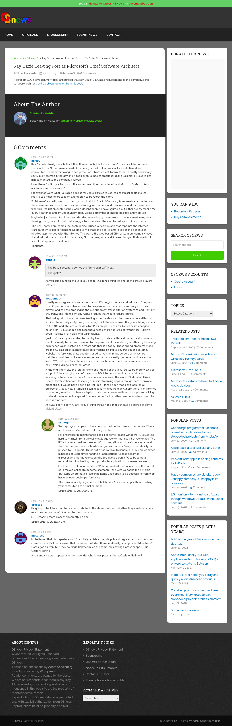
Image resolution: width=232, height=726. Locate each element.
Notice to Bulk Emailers (101, 668)
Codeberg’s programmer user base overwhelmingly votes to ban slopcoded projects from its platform (196, 432)
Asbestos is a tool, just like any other (195, 447)
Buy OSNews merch (187, 217)
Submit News (87, 35)
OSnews (17, 720)
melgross (37, 535)
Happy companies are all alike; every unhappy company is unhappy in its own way (196, 479)
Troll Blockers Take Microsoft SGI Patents (193, 341)
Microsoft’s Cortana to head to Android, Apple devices (197, 383)
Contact (113, 35)
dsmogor (64, 422)
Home (9, 35)
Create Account (184, 281)
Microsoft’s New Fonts (186, 370)
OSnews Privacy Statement (30, 649)
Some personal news (185, 610)
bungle (50, 259)
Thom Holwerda (26, 73)
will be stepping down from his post (60, 83)
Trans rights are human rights (105, 680)
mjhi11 (35, 160)
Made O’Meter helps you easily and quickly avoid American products (194, 577)
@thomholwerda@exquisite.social (81, 120)
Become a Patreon (187, 211)
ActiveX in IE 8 (180, 396)
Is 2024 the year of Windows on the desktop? (195, 541)
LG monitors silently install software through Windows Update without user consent (197, 499)
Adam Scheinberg (60, 667)
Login (178, 287)
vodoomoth (53, 298)
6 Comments (88, 73)
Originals (30, 35)
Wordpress (47, 671)
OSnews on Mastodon (101, 662)
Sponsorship (57, 35)
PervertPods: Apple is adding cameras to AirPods (197, 461)
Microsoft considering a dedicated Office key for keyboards (194, 356)
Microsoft (33, 58)
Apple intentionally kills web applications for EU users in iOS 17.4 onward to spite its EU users (195, 559)
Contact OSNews (97, 674)
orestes (36, 504)
